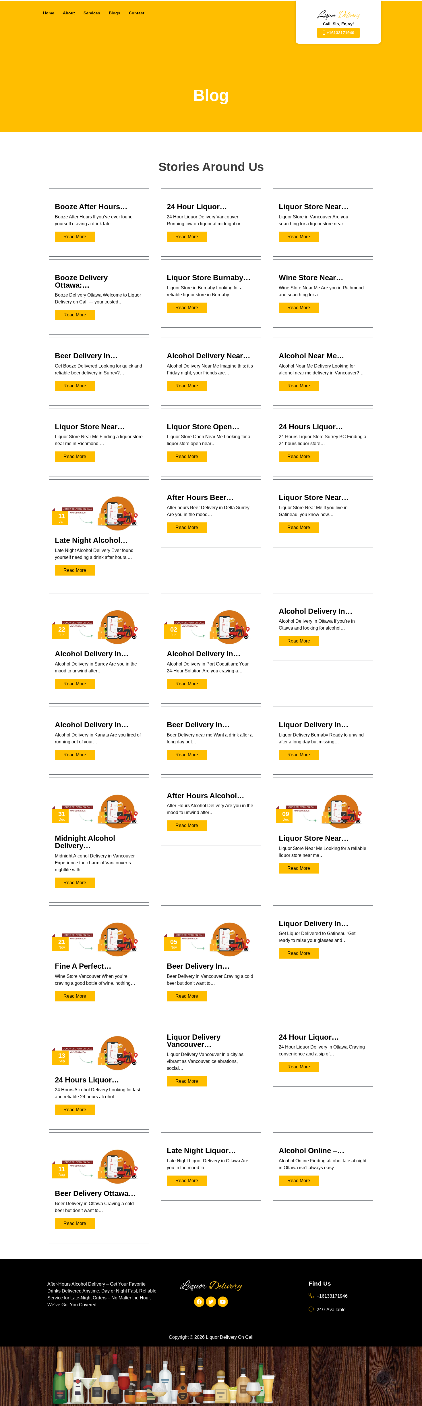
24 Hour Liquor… (197, 207)
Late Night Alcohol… (91, 540)
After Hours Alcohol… (205, 796)
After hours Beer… (200, 497)
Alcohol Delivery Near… (208, 356)
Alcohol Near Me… (311, 356)
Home (48, 13)
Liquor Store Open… (203, 427)
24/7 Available (331, 1309)
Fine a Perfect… (83, 966)
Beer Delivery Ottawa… (95, 1193)
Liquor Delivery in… (314, 725)
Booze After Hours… (91, 207)
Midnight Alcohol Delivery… (85, 842)
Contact (136, 13)
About (69, 13)
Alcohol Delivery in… (92, 654)
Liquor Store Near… (314, 207)
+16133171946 (332, 1296)
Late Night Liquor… (201, 1151)
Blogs (114, 13)
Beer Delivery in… (86, 356)
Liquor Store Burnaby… (209, 278)
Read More (74, 236)
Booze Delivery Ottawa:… (81, 281)
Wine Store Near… (311, 278)
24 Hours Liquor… (311, 427)
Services (92, 13)
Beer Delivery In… (198, 725)
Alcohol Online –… (311, 1151)
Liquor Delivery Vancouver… (193, 1041)
